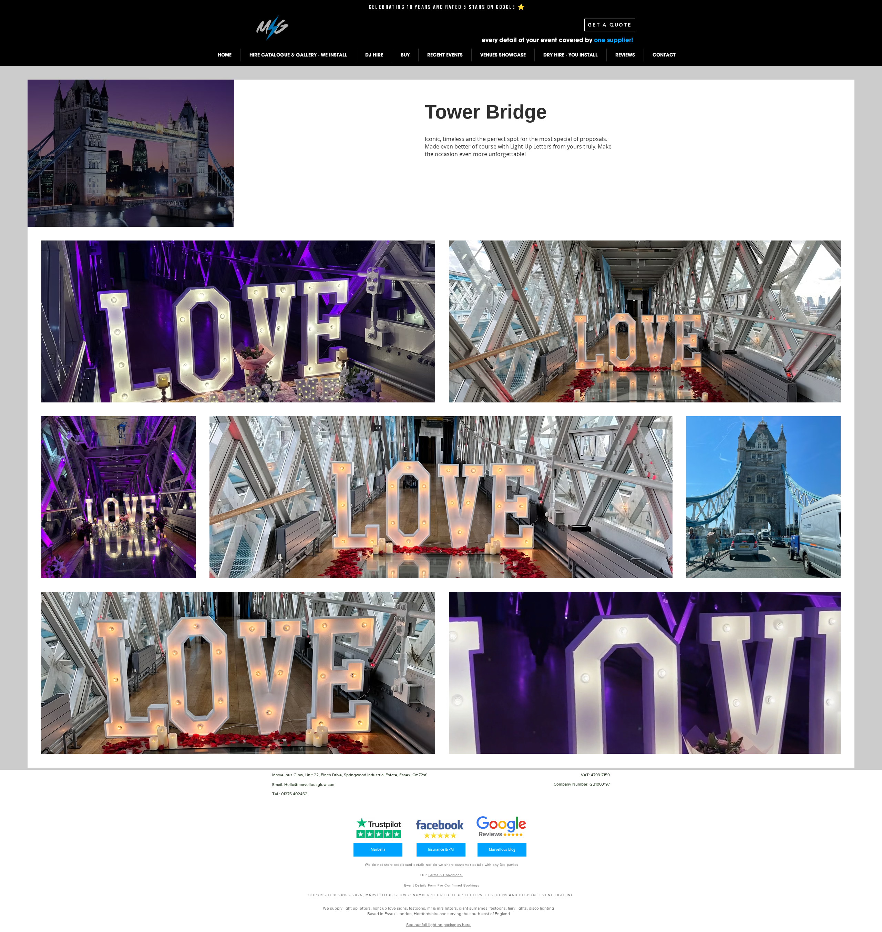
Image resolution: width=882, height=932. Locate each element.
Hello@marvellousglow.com (310, 784)
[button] (298, 55)
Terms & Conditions (445, 875)
